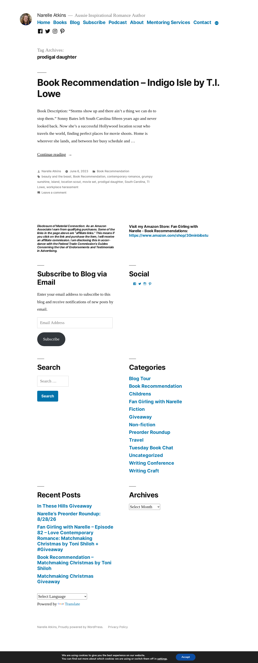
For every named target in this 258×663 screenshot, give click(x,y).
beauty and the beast (56, 176)
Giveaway (140, 417)
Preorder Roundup (149, 432)
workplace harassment (62, 187)
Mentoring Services (168, 22)
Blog (75, 22)
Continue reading (54, 154)
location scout (71, 182)
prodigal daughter (110, 182)
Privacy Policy (118, 627)
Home (43, 22)
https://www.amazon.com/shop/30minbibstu (168, 235)
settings (162, 659)
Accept (186, 657)
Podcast (118, 22)
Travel (136, 440)
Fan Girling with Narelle (155, 401)
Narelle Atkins (51, 15)
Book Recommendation (113, 171)
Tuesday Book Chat (151, 448)
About (137, 22)
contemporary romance (123, 176)
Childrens (140, 394)
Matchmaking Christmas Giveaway (65, 579)
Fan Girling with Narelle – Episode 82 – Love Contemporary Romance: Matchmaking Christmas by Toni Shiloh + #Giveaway (75, 538)
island (55, 182)
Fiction (137, 409)
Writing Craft (144, 471)
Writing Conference (151, 463)
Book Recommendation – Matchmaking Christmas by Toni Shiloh (74, 562)
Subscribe (94, 22)
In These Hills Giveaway (64, 506)
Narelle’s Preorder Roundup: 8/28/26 (68, 516)
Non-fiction (142, 424)
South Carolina (135, 182)
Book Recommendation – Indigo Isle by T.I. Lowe (128, 88)
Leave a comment (54, 192)
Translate (72, 604)
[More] (216, 23)
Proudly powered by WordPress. (81, 627)
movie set (89, 182)
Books (60, 22)
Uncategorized (146, 455)
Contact (202, 22)
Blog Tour (140, 378)
